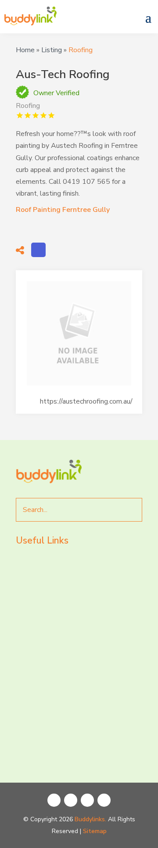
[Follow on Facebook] (54, 800)
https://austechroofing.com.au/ (86, 401)
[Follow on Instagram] (70, 800)
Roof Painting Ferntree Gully (63, 210)
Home (25, 50)
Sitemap (95, 831)
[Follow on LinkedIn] (104, 800)
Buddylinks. (90, 819)
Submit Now (60, 749)
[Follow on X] (87, 800)
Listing (51, 50)
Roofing (80, 50)
